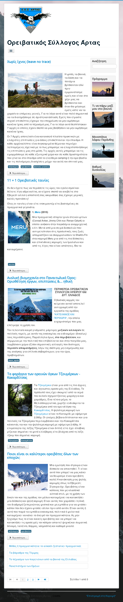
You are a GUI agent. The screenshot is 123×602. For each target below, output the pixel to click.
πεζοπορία (13, 167)
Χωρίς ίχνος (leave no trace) (29, 61)
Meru (38, 212)
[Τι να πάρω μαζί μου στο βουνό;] (103, 119)
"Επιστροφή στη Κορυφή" (101, 596)
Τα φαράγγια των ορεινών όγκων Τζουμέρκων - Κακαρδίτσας (43, 376)
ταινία (12, 264)
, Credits (55, 596)
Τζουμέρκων (41, 413)
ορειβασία (26, 167)
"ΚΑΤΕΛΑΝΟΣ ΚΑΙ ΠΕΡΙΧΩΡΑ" (64, 316)
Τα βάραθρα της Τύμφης (24, 552)
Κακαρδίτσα (26, 440)
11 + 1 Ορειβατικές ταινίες (28, 180)
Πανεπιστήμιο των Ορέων (24, 566)
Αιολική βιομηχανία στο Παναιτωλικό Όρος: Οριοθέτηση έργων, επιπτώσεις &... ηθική (41, 279)
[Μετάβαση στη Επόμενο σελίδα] (39, 580)
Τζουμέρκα (44, 385)
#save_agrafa (14, 360)
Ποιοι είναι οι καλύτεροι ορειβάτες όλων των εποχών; (42, 456)
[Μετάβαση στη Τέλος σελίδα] (45, 580)
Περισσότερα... (19, 173)
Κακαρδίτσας (42, 410)
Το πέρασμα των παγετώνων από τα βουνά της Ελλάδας (43, 559)
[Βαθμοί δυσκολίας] (103, 180)
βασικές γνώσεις (41, 167)
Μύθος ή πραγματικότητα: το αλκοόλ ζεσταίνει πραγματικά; (45, 546)
